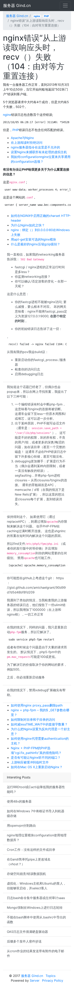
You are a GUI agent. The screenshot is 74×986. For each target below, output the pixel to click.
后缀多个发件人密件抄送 (24, 941)
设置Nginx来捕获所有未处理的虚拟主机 (39, 152)
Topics (50, 976)
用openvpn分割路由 (21, 825)
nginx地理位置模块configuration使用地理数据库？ (37, 837)
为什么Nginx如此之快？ (28, 225)
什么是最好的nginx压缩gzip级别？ (35, 244)
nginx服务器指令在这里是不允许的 (35, 147)
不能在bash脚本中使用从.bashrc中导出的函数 (36, 919)
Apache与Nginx (22, 138)
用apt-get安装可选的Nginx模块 (33, 239)
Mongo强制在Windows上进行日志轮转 (35, 908)
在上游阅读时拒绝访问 (26, 142)
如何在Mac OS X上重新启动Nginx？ (37, 767)
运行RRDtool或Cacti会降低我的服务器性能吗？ (36, 789)
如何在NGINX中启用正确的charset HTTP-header (41, 218)
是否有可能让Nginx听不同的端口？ (36, 757)
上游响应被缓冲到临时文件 (30, 762)
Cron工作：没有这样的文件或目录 (31, 850)
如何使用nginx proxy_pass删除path (37, 705)
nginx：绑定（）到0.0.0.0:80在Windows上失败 (40, 232)
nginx (37, 16)
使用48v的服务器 (19, 801)
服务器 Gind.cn (17, 5)
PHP (46, 16)
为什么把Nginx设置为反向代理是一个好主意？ (40, 731)
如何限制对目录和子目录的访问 (33, 720)
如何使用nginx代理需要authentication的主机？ (40, 741)
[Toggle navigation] (65, 5)
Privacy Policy (52, 980)
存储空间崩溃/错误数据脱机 (26, 874)
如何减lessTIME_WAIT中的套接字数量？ (39, 724)
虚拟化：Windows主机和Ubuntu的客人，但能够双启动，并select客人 (36, 885)
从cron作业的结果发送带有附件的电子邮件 (35, 953)
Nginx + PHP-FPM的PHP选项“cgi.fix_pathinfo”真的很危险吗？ (36, 750)
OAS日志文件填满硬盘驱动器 (27, 932)
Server (34, 980)
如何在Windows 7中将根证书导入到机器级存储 (35, 813)
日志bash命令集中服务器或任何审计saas (36, 898)
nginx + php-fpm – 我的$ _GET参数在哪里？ (40, 712)
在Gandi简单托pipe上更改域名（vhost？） (29, 861)
